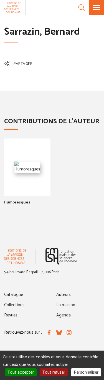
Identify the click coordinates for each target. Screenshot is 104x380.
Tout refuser (53, 372)
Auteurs (63, 294)
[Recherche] (81, 7)
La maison (65, 305)
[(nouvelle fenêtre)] (61, 256)
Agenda (63, 315)
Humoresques (17, 202)
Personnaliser (86, 372)
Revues (10, 315)
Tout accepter (20, 372)
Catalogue (13, 294)
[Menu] (96, 7)
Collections (14, 305)
